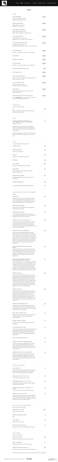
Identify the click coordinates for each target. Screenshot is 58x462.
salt (25, 333)
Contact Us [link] (27, 3)
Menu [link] (21, 3)
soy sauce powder (29, 333)
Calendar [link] (34, 3)
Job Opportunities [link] (51, 3)
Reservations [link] (41, 3)
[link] (4, 3)
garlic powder (15, 334)
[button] (55, 459)
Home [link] (17, 3)
